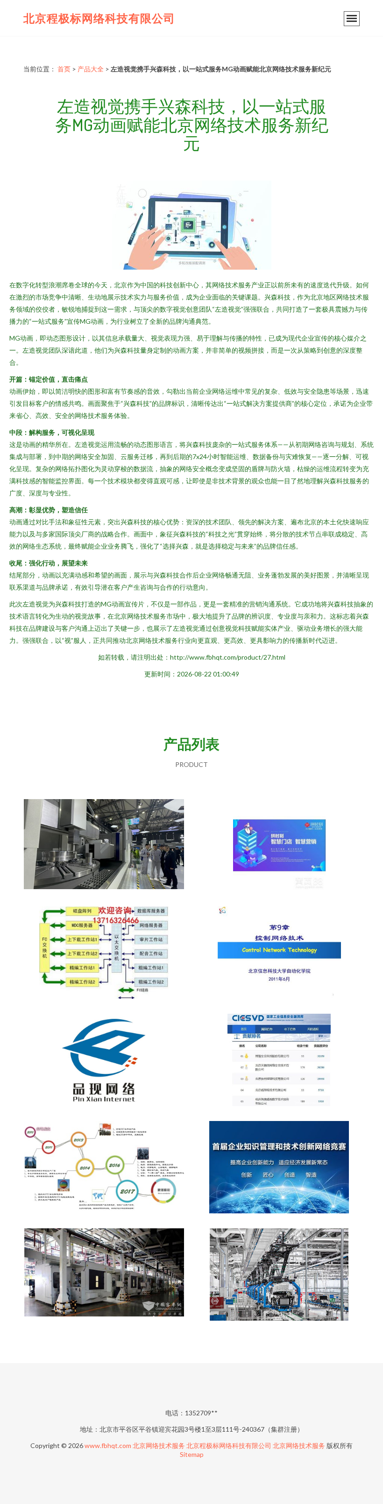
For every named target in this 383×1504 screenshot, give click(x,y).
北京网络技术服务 (159, 1445)
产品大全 (91, 69)
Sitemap (192, 1454)
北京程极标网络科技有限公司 (99, 18)
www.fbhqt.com (108, 1445)
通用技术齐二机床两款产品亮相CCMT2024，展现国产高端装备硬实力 (104, 846)
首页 (64, 69)
